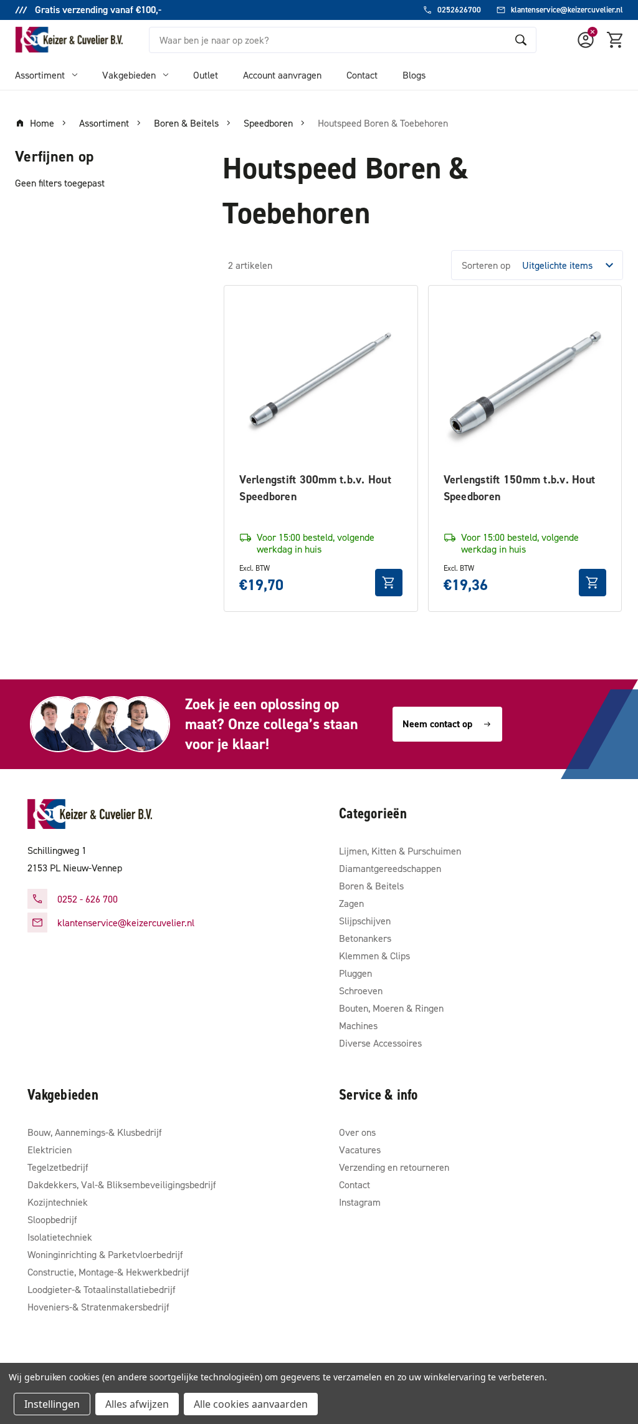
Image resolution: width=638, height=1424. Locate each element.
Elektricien (49, 1149)
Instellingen (52, 1404)
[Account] (586, 40)
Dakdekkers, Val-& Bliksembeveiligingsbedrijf (121, 1184)
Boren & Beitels (371, 885)
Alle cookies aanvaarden (251, 1404)
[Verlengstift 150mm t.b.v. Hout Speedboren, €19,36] (524, 382)
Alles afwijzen (137, 1404)
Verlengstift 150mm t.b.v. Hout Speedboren (520, 487)
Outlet (205, 75)
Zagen (351, 903)
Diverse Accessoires (380, 1043)
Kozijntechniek (57, 1202)
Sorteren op (486, 265)
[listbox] (571, 265)
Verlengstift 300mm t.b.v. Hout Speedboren (315, 487)
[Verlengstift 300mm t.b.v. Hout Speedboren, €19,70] (320, 382)
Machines (358, 1025)
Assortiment (40, 75)
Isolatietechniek (59, 1237)
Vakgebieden (129, 75)
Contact (362, 75)
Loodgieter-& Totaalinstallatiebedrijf (101, 1289)
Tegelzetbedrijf (57, 1167)
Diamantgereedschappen (390, 868)
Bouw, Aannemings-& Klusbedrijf (94, 1132)
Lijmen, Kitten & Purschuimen (400, 851)
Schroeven (361, 990)
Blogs (414, 75)
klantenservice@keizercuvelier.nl (125, 922)
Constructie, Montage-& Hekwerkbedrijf (108, 1272)
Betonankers (365, 938)
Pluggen (355, 973)
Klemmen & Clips (374, 955)
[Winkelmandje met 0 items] (616, 40)
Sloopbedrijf (52, 1219)
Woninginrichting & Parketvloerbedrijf (105, 1254)
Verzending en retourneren (394, 1167)
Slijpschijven (365, 920)
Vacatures (360, 1149)
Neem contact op (437, 723)
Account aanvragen (282, 75)
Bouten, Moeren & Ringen (391, 1008)
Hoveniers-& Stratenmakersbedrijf (98, 1306)
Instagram (360, 1202)
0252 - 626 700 (87, 899)
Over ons (357, 1132)
